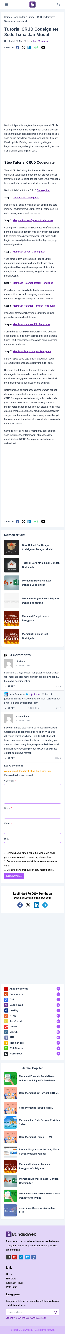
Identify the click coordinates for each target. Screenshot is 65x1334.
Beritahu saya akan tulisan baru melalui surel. (30, 869)
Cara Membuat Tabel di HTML (36, 1107)
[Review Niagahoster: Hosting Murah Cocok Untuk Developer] (10, 1152)
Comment (10, 780)
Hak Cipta (11, 1278)
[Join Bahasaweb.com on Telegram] (45, 905)
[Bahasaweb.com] (32, 5)
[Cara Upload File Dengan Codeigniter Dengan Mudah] (11, 547)
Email (8, 823)
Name (8, 808)
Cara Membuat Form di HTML (35, 1137)
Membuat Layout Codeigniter (29, 251)
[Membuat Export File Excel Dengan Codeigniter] (11, 582)
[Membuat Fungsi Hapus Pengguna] (11, 618)
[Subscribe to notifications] (56, 1312)
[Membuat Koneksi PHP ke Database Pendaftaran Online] (10, 1196)
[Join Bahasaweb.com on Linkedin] (36, 905)
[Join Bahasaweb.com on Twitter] (28, 905)
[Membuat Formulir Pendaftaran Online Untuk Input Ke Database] (10, 1078)
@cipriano (36, 694)
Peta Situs (11, 1287)
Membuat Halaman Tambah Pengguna (34, 305)
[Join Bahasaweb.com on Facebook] (20, 905)
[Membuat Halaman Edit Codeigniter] (11, 636)
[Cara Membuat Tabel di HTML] (10, 1108)
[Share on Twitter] (23, 47)
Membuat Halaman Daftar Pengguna (33, 282)
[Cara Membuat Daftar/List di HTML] (10, 1093)
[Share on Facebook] (17, 47)
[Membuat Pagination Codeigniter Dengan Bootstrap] (11, 600)
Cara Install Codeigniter (26, 197)
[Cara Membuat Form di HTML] (10, 1137)
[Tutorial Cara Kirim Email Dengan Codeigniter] (11, 565)
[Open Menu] (6, 4)
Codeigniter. (43, 190)
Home (7, 17)
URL (6, 838)
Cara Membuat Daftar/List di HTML (39, 1093)
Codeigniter (19, 17)
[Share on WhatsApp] (36, 47)
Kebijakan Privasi (15, 1282)
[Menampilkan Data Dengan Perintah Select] (10, 1122)
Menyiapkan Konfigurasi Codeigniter (33, 220)
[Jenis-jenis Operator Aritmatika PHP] (10, 1210)
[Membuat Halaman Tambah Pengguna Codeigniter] (10, 1166)
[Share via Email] (43, 47)
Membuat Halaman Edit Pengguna (31, 324)
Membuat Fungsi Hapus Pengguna (32, 351)
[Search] (58, 4)
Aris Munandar (40, 41)
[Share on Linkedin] (29, 47)
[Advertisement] (32, 88)
